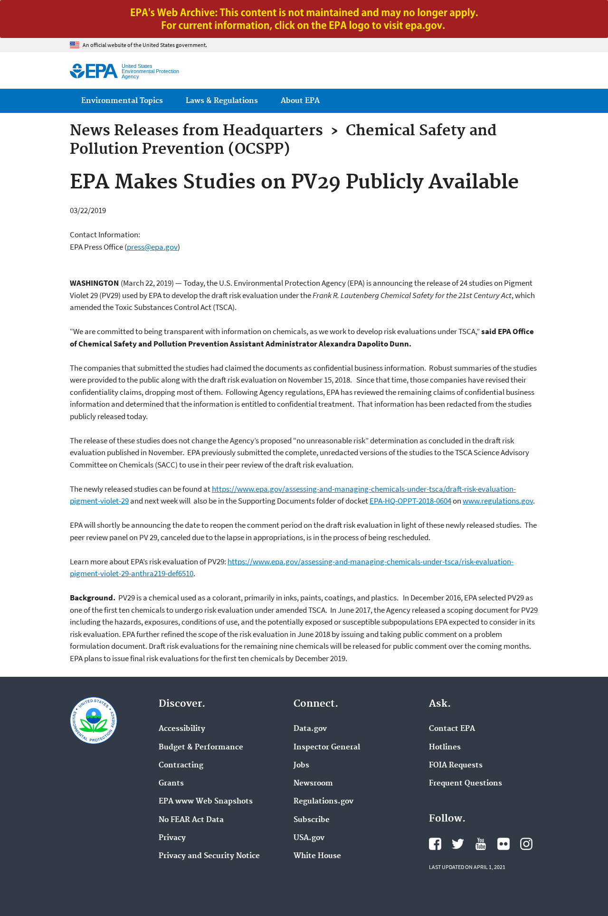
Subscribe (312, 820)
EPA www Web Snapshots (206, 801)
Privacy (172, 838)
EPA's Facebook (435, 844)
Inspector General (327, 747)
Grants (171, 783)
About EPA (300, 100)
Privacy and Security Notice (209, 856)
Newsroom (313, 783)
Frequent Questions (465, 783)
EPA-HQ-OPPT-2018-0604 (410, 500)
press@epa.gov (152, 247)
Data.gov (310, 729)
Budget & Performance (201, 747)
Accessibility (182, 729)
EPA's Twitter (458, 844)
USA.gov (309, 838)
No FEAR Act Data (191, 820)
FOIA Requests (456, 765)
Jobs (301, 765)
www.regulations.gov (498, 500)
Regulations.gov (323, 801)
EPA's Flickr (503, 844)
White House (317, 856)
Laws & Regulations (222, 100)
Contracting (181, 765)
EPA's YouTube (481, 844)
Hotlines (445, 747)
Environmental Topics (122, 100)
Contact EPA (452, 729)
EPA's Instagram (526, 844)
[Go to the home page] (94, 71)
